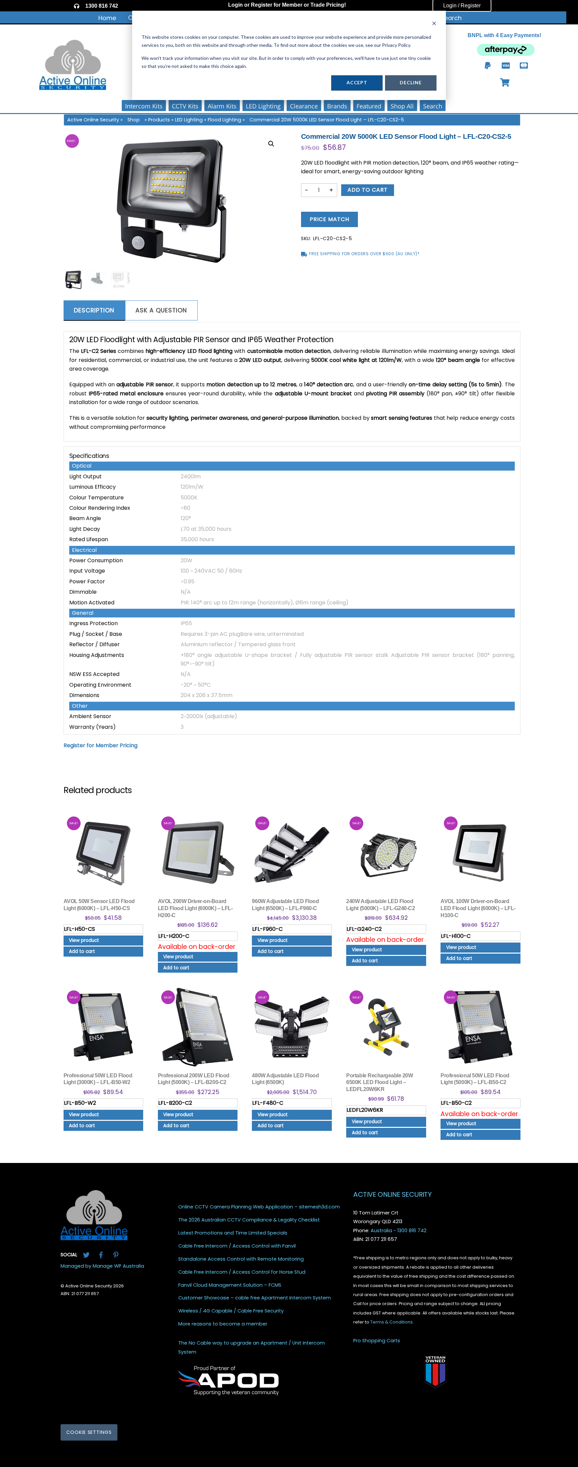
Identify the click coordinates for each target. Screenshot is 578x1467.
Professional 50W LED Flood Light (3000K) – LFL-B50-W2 (98, 1079)
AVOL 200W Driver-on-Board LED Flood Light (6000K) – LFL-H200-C (195, 908)
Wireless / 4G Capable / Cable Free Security (231, 1311)
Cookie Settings (89, 1432)
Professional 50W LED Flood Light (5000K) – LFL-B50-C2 (475, 1079)
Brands (337, 106)
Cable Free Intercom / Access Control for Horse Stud (241, 1272)
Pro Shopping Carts (376, 1340)
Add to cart (368, 190)
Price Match (329, 219)
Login (235, 5)
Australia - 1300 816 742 (398, 1230)
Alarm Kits (222, 106)
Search (451, 18)
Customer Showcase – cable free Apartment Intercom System (254, 1298)
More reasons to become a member (222, 1324)
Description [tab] (94, 310)
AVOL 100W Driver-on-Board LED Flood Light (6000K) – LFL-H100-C (478, 908)
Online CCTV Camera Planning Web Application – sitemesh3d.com (259, 1207)
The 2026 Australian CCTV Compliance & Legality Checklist (249, 1220)
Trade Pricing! (328, 5)
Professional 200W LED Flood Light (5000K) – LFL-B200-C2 (193, 1079)
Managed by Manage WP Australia (102, 1265)
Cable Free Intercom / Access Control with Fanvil (237, 1246)
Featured (369, 106)
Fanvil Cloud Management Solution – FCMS (229, 1285)
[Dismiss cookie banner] (434, 24)
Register (261, 5)
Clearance (304, 106)
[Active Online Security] (94, 1238)
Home (107, 18)
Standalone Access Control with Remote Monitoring (241, 1259)
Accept (357, 82)
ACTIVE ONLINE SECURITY (392, 1194)
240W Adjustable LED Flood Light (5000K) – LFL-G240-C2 (380, 904)
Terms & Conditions (391, 1322)
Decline (410, 82)
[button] (271, 144)
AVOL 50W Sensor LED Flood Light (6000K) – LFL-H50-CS (99, 904)
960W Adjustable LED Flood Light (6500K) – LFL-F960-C (285, 904)
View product (84, 940)
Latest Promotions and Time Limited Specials (232, 1233)
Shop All (402, 106)
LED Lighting (263, 106)
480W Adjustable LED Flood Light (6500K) (285, 1079)
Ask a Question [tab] (161, 310)
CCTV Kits (185, 106)
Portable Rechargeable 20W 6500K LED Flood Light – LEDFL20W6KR (379, 1082)
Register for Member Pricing (100, 745)
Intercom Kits (144, 106)
